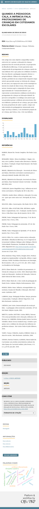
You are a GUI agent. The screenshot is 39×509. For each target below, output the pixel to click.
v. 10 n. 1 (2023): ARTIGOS (21, 8)
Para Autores (6, 444)
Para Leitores (7, 441)
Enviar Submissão (10, 455)
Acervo (9, 8)
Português (6, 428)
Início (4, 8)
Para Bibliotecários (8, 447)
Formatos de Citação (12, 413)
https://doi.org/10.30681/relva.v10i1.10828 (19, 41)
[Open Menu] (2, 2)
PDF (6, 354)
